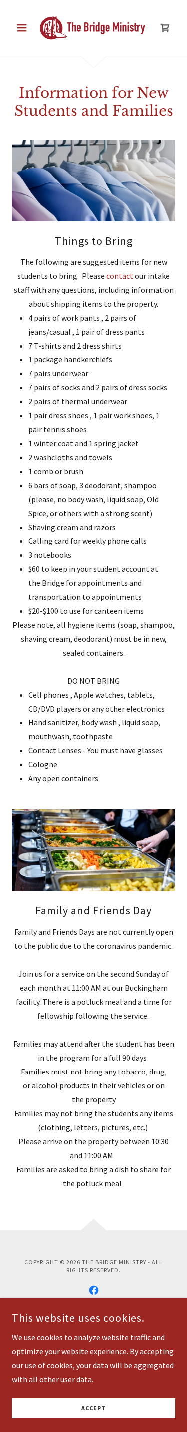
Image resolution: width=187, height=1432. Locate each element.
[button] (24, 28)
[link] (93, 28)
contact (120, 276)
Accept (93, 1408)
